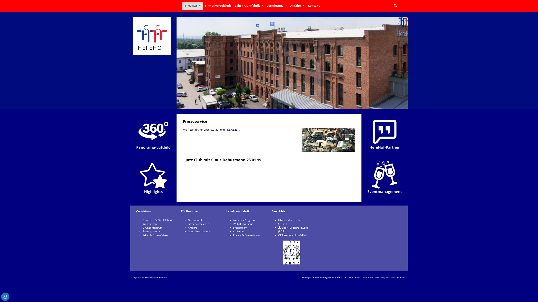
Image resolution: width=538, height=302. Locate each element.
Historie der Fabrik (289, 220)
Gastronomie (195, 220)
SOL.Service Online (395, 277)
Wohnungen (150, 224)
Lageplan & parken (199, 231)
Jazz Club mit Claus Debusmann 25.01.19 (223, 159)
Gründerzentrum (152, 227)
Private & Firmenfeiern (246, 235)
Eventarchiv (240, 227)
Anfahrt (192, 227)
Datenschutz (151, 277)
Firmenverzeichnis (218, 6)
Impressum (138, 277)
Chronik (282, 224)
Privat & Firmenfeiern (155, 235)
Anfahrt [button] (296, 6)
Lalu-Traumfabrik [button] (248, 6)
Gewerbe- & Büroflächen (157, 220)
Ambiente (238, 231)
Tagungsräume (152, 231)
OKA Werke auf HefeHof (292, 235)
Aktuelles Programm (245, 220)
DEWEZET (233, 129)
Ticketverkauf (245, 224)
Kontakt (314, 6)
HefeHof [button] (191, 6)
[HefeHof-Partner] (384, 134)
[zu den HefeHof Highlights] (153, 178)
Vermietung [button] (275, 6)
